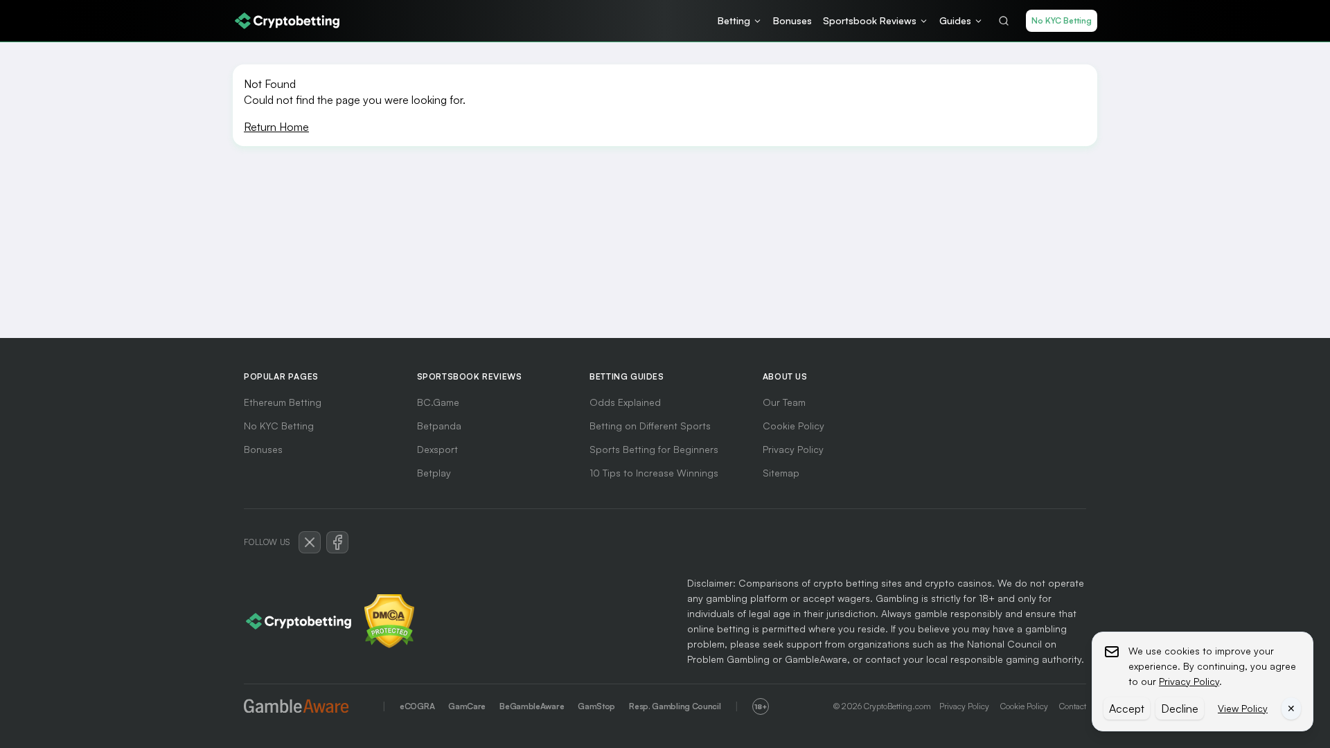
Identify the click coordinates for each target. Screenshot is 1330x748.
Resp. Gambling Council (674, 706)
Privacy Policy (794, 449)
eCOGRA (417, 706)
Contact (1072, 706)
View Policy (1243, 708)
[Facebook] (337, 542)
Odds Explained (625, 402)
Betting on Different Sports (650, 425)
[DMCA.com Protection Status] (389, 621)
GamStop (596, 706)
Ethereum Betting (282, 402)
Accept (1126, 708)
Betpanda (439, 425)
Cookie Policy (793, 425)
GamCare (467, 706)
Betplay (434, 473)
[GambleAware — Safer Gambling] (306, 707)
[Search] (1004, 21)
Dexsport (437, 449)
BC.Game (438, 402)
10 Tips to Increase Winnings (653, 473)
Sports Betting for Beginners (653, 449)
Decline (1179, 708)
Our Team (784, 402)
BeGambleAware (531, 706)
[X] (310, 542)
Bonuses (263, 449)
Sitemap (781, 473)
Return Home (276, 127)
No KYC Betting (1061, 20)
